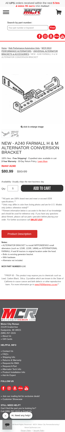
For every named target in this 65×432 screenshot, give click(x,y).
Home (4, 48)
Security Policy (38, 430)
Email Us (27, 411)
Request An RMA (11, 363)
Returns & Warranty (12, 360)
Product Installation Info (14, 372)
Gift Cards (7, 339)
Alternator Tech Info (11, 369)
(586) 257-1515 (8, 333)
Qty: (4, 188)
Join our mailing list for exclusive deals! (21, 396)
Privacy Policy (26, 430)
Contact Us (8, 351)
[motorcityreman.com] (32, 12)
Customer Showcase (12, 399)
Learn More (42, 161)
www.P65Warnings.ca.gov (46, 284)
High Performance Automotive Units (24, 48)
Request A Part (10, 366)
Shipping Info (9, 357)
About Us (6, 336)
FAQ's (5, 354)
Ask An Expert (9, 375)
